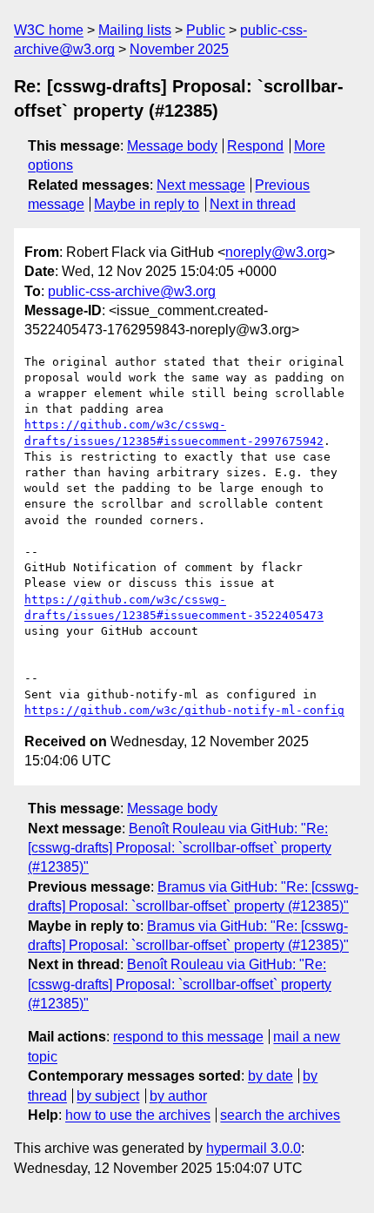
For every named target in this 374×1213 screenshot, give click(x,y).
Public (205, 30)
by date (270, 1075)
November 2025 (179, 49)
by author (178, 1095)
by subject (108, 1095)
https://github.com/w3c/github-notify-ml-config (184, 710)
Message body (172, 145)
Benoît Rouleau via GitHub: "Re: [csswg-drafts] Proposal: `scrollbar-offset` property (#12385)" (179, 848)
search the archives (280, 1115)
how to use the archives (137, 1115)
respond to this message (188, 1036)
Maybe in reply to (146, 204)
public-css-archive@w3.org (132, 291)
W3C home (48, 30)
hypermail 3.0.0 (253, 1148)
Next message (201, 185)
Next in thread (253, 204)
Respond (255, 145)
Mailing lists (134, 30)
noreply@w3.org (276, 252)
